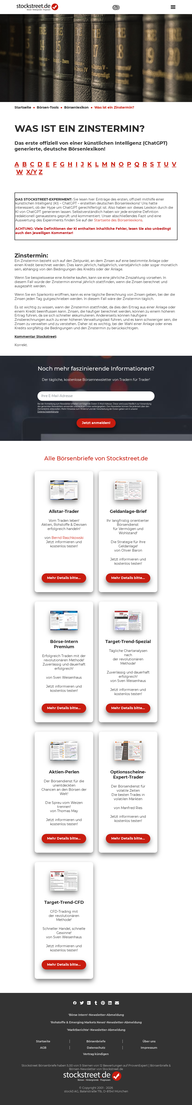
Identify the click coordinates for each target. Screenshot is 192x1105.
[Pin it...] (103, 1003)
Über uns (149, 1041)
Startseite (23, 107)
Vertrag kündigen (96, 1054)
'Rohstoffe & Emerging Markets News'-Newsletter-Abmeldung (96, 1022)
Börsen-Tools (48, 107)
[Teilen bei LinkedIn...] (110, 1003)
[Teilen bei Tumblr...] (96, 1003)
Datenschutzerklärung (47, 411)
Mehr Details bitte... (64, 578)
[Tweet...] (82, 1003)
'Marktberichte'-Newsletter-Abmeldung (96, 1030)
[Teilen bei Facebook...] (75, 1003)
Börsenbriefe (96, 1041)
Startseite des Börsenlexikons (118, 220)
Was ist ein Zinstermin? (114, 107)
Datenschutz (96, 1047)
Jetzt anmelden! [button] (96, 423)
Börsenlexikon (76, 107)
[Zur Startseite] (40, 7)
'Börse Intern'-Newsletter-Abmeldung (96, 1015)
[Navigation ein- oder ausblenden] (173, 7)
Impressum (149, 1047)
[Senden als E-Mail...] (117, 1003)
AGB (43, 1047)
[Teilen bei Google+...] (89, 1003)
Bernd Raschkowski (68, 538)
